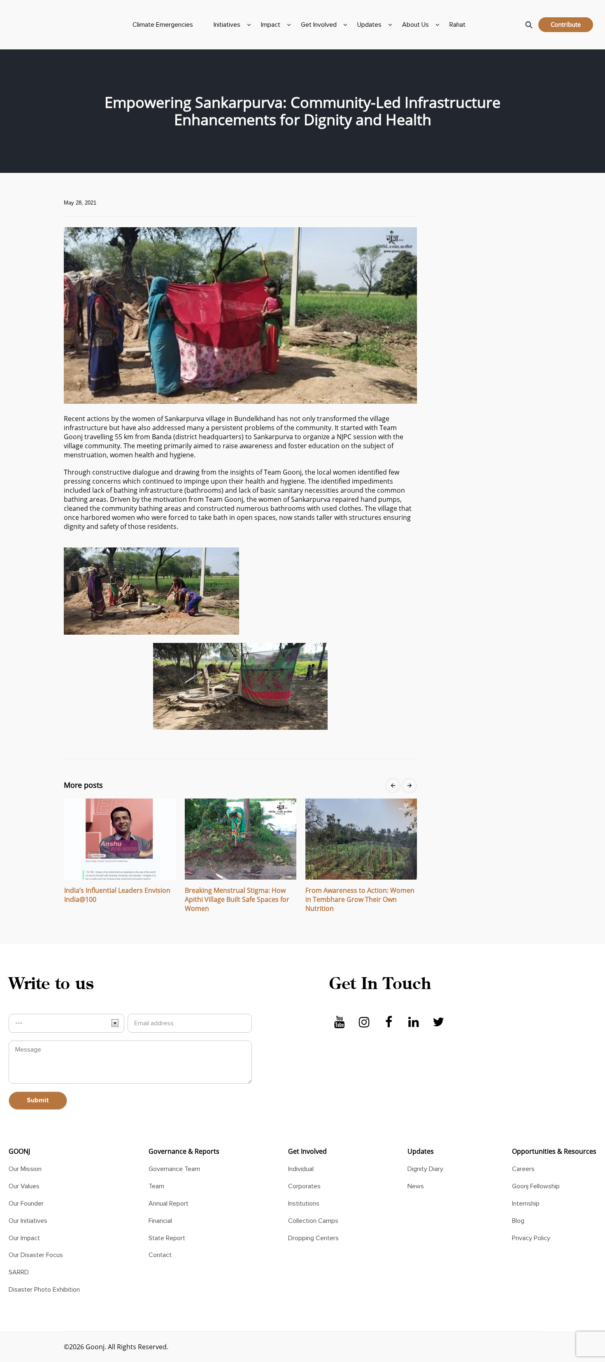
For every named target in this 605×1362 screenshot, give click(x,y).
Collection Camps (313, 1221)
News (415, 1186)
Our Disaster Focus (36, 1255)
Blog (518, 1221)
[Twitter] (438, 1022)
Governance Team (174, 1169)
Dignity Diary (425, 1169)
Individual (301, 1169)
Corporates (304, 1186)
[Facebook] (389, 1022)
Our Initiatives (28, 1221)
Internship (526, 1203)
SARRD (19, 1272)
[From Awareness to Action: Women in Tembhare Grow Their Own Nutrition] (361, 839)
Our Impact (24, 1238)
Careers (523, 1169)
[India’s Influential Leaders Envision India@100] (120, 839)
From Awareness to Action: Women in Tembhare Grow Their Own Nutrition (359, 899)
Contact (160, 1255)
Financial (160, 1221)
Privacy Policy (531, 1238)
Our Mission (25, 1169)
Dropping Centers (313, 1238)
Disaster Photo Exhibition (44, 1289)
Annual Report (168, 1203)
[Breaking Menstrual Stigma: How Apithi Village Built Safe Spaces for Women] (240, 839)
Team (156, 1186)
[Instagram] (364, 1022)
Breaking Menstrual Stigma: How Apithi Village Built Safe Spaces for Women (237, 899)
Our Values (24, 1186)
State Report (167, 1238)
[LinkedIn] (413, 1022)
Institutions (303, 1203)
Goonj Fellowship (536, 1186)
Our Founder (26, 1203)
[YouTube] (339, 1022)
